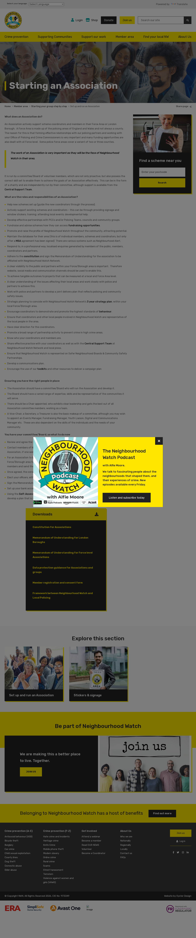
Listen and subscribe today (127, 497)
